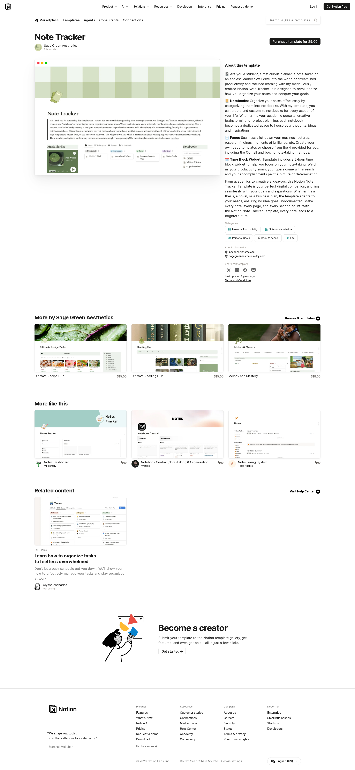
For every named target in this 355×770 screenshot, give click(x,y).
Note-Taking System (252, 462)
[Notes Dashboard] (81, 434)
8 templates (51, 49)
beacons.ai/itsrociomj (242, 252)
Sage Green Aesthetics (60, 45)
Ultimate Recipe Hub (49, 376)
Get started (172, 651)
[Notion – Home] (8, 6)
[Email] (253, 270)
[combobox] (293, 20)
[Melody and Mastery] (274, 348)
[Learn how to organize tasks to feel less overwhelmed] (81, 521)
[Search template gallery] (315, 20)
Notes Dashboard (56, 462)
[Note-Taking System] (274, 434)
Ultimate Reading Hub (147, 376)
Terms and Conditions (238, 280)
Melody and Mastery (243, 376)
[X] (228, 270)
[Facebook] (245, 270)
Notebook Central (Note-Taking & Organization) (175, 462)
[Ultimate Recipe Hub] (81, 348)
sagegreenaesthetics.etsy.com (247, 256)
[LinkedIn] (237, 270)
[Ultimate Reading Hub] (177, 348)
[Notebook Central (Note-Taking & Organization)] (177, 434)
